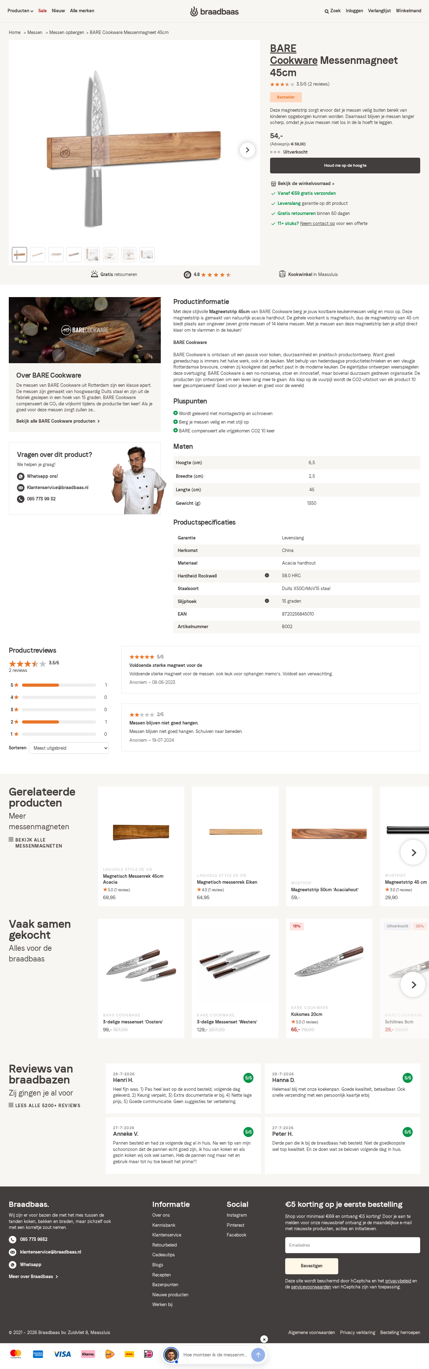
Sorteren (17, 747)
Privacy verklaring (357, 1332)
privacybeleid (398, 1280)
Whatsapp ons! (42, 476)
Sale (42, 10)
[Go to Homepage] (214, 11)
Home (14, 32)
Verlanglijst (379, 10)
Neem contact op (317, 223)
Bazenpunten (165, 1284)
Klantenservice (166, 1234)
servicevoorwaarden (311, 1286)
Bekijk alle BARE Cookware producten (56, 421)
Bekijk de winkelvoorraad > (306, 183)
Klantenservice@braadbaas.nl (57, 487)
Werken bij (162, 1304)
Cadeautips (163, 1254)
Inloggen (354, 10)
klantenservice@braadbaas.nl (50, 1251)
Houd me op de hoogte (345, 165)
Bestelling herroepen (400, 1332)
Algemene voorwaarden (311, 1332)
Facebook (236, 1234)
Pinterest (235, 1225)
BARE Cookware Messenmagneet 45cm (129, 32)
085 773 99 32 (41, 498)
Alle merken (82, 10)
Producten (19, 10)
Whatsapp (30, 1264)
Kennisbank (163, 1225)
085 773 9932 (33, 1239)
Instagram (237, 1215)
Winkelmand (408, 10)
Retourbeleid (164, 1245)
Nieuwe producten (170, 1294)
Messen (34, 32)
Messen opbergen (66, 32)
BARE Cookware (294, 54)
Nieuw (58, 10)
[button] (21, 150)
